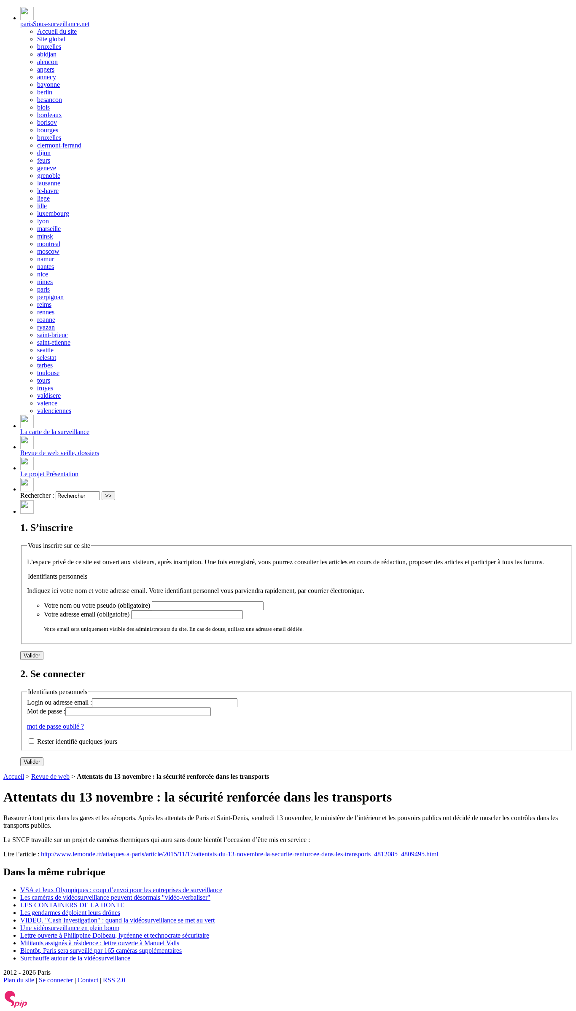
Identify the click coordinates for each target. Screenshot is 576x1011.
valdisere (49, 395)
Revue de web (50, 776)
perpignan (50, 296)
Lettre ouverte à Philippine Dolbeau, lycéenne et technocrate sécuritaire (114, 935)
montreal (48, 243)
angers (45, 69)
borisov (47, 122)
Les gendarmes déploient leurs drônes (70, 912)
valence (47, 403)
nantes (45, 266)
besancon (49, 99)
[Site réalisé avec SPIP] (16, 1006)
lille (42, 205)
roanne (46, 319)
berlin (44, 92)
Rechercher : (37, 495)
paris (43, 289)
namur (45, 259)
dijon (44, 152)
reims (44, 304)
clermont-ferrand (59, 145)
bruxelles (49, 46)
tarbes (45, 365)
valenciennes (54, 410)
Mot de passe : (46, 711)
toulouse (48, 372)
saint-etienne (53, 342)
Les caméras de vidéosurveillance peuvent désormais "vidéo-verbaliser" (115, 897)
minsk (45, 236)
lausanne (48, 183)
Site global (51, 39)
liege (43, 198)
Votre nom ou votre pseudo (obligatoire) (97, 605)
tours (43, 380)
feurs (43, 160)
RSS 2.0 (114, 980)
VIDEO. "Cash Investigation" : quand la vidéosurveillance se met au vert (117, 920)
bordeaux (49, 114)
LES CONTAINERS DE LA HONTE (72, 905)
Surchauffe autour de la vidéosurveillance (75, 958)
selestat (46, 357)
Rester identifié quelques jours (77, 741)
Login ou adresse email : (59, 702)
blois (43, 107)
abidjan (47, 54)
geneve (46, 168)
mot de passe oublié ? (55, 726)
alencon (47, 61)
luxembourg (53, 213)
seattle (45, 350)
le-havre (48, 190)
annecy (46, 76)
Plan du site (18, 980)
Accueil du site (57, 31)
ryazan (46, 327)
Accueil (13, 776)
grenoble (48, 175)
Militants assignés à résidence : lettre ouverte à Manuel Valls (99, 943)
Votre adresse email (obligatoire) (86, 614)
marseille (49, 228)
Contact (88, 980)
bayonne (48, 84)
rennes (45, 312)
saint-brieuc (52, 334)
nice (42, 274)
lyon (43, 221)
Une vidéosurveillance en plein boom (69, 927)
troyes (45, 388)
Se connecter (56, 980)
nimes (45, 281)
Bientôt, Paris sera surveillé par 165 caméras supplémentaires (101, 950)
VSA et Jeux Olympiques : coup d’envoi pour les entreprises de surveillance (121, 889)
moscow (48, 251)
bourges (47, 130)
